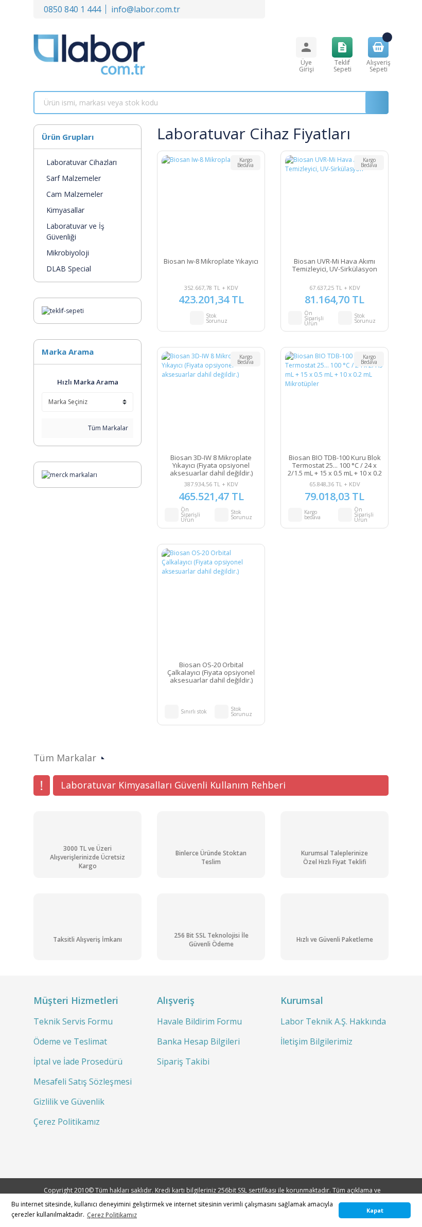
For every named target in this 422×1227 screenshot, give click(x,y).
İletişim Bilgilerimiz (316, 1041)
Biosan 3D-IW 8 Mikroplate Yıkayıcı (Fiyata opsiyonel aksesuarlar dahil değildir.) (211, 465)
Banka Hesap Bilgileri (198, 1041)
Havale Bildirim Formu (199, 1021)
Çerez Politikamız (66, 1121)
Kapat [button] (374, 1210)
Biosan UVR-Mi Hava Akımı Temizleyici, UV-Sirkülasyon (334, 265)
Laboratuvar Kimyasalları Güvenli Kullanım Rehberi (173, 785)
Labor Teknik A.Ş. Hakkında (333, 1021)
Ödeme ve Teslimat (70, 1041)
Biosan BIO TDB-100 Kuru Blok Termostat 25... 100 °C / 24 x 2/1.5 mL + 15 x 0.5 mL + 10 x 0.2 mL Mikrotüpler (335, 465)
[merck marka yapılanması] (69, 474)
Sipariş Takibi (183, 1061)
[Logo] (89, 55)
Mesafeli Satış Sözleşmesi (82, 1081)
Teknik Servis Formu (73, 1021)
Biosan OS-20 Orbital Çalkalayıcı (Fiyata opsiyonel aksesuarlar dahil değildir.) (211, 672)
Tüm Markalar (107, 428)
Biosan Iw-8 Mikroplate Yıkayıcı (211, 262)
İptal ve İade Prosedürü (77, 1061)
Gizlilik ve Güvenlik (68, 1101)
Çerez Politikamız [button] (112, 1215)
